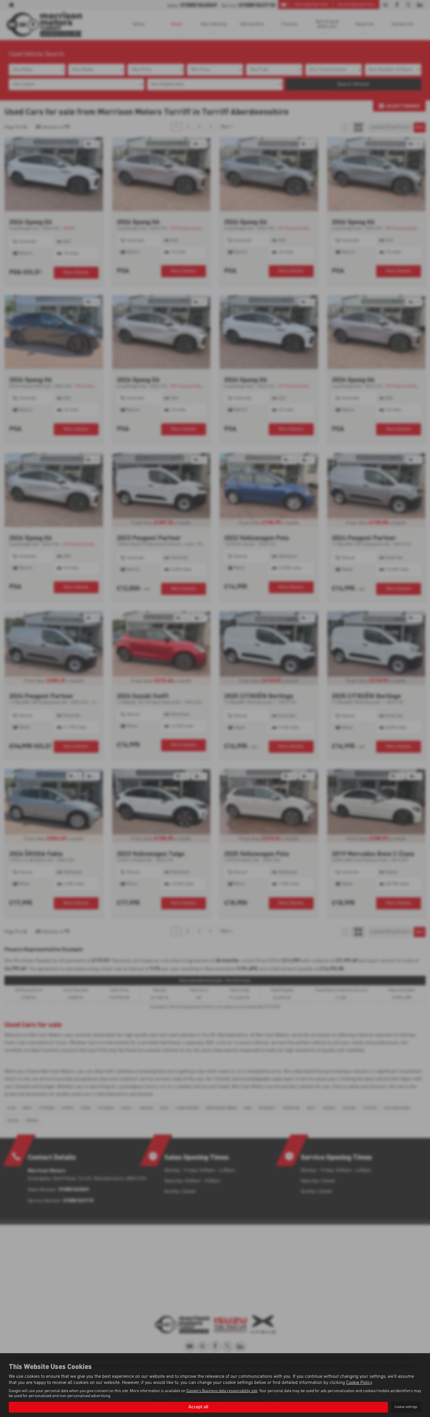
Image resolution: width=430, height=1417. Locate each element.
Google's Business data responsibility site (221, 1391)
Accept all (198, 1407)
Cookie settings (406, 1407)
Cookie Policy (359, 1382)
